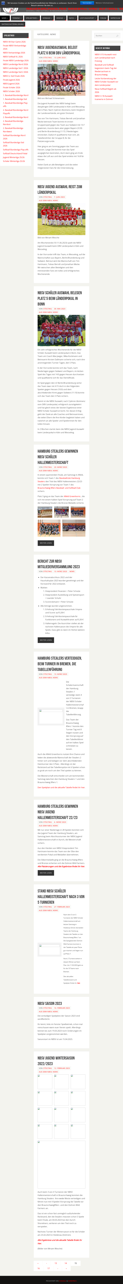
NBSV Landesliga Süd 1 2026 (15, 68)
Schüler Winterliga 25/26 (14, 161)
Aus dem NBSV (45, 61)
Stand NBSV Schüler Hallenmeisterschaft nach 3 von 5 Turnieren (61, 897)
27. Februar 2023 (62, 907)
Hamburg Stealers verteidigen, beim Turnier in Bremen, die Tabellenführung (60, 664)
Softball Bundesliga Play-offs (15, 149)
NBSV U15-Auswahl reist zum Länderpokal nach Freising (106, 57)
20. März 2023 (60, 467)
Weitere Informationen (105, 3)
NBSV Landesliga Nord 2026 (15, 64)
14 (66, 1263)
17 (48, 1268)
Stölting (47, 57)
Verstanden (87, 3)
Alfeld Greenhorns (72, 496)
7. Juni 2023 (59, 197)
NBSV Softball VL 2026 (13, 56)
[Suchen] (117, 36)
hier (78, 983)
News (55, 61)
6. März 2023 (60, 822)
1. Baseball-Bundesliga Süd (15, 99)
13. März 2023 (60, 571)
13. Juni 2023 (60, 57)
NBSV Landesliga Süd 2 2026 (15, 72)
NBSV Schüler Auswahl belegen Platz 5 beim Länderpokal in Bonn (60, 298)
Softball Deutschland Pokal (15, 153)
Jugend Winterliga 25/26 (14, 157)
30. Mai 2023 (59, 309)
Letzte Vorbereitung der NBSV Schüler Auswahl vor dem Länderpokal (106, 81)
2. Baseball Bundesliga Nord (15, 117)
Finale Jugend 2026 (11, 79)
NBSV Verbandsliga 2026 (14, 52)
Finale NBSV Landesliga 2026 (16, 60)
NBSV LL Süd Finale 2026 (14, 76)
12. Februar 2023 (62, 1068)
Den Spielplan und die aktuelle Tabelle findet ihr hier (61, 787)
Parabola (62, 1281)
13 (56, 1263)
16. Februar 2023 (62, 1008)
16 (38, 1268)
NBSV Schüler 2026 (11, 91)
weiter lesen (46, 543)
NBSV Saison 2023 (50, 1003)
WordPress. (72, 1281)
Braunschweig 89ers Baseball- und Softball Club (59, 488)
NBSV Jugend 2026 (11, 83)
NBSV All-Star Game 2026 (14, 41)
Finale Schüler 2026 (11, 87)
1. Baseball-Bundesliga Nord (15, 95)
